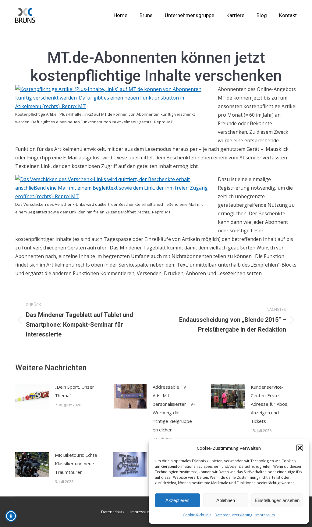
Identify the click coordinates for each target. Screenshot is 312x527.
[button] (300, 448)
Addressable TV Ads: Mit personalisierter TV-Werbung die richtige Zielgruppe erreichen (174, 408)
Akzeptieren (177, 500)
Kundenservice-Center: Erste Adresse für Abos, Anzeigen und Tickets (270, 404)
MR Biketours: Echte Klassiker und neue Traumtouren (76, 463)
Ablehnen (225, 500)
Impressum (265, 515)
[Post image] (32, 396)
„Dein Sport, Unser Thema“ (74, 391)
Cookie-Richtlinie (197, 515)
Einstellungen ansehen (277, 500)
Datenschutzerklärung (233, 515)
